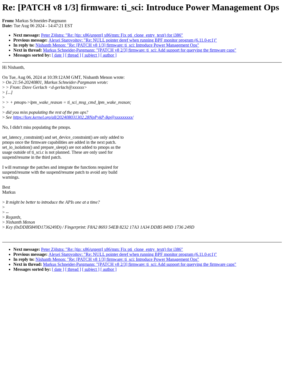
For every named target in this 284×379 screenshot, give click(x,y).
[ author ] (108, 55)
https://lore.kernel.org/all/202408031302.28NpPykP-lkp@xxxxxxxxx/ (73, 117)
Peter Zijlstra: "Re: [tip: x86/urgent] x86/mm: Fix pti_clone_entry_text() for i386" (112, 35)
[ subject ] (90, 55)
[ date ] (58, 55)
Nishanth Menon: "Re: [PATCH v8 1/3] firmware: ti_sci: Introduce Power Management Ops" (117, 45)
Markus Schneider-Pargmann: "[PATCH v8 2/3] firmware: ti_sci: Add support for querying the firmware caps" (139, 50)
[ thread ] (73, 55)
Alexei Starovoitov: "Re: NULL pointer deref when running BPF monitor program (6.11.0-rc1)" (133, 40)
